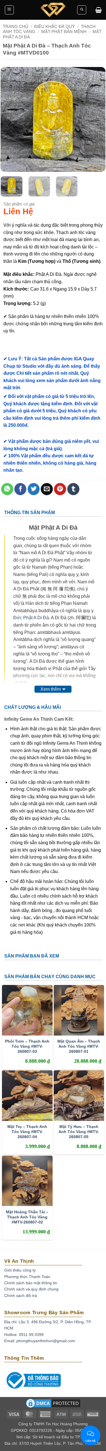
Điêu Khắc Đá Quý (54, 26)
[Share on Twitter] (34, 489)
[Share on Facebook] (20, 489)
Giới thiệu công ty (20, 1270)
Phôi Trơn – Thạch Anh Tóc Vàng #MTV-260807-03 (27, 1046)
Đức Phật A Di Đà (31, 617)
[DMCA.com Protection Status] (53, 1405)
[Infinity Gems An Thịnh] (53, 10)
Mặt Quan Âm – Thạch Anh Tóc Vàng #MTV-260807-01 (78, 1046)
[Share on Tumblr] (73, 489)
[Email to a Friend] (47, 489)
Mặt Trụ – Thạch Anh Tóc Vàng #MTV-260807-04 (27, 1131)
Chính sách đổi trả (20, 1295)
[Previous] (10, 119)
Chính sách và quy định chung (31, 1289)
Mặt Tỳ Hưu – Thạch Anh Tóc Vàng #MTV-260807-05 (79, 1131)
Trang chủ (15, 26)
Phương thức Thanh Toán (27, 1276)
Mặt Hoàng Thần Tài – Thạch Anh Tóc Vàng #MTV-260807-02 (27, 1217)
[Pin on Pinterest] (60, 489)
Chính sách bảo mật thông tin (30, 1283)
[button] (9, 9)
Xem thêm (50, 689)
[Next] (96, 119)
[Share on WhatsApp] (7, 489)
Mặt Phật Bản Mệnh (63, 31)
